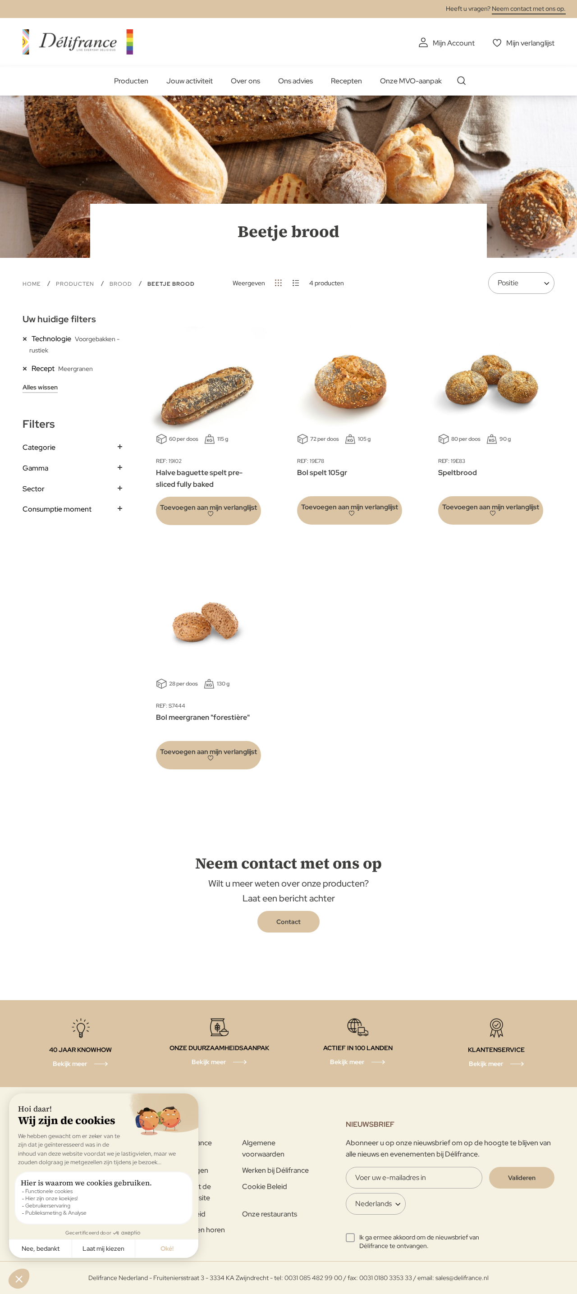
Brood (122, 284)
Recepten (346, 81)
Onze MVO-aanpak (411, 81)
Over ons (245, 81)
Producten (131, 81)
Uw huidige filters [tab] (59, 319)
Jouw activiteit (189, 81)
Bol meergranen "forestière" (203, 717)
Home (32, 284)
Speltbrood (457, 472)
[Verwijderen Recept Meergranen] (27, 368)
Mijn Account (454, 43)
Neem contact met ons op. (529, 9)
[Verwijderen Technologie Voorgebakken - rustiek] (27, 338)
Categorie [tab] (39, 447)
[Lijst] (296, 283)
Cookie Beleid (264, 1186)
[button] (208, 511)
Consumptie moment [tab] (57, 509)
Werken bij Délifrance (275, 1170)
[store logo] (78, 41)
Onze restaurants (269, 1214)
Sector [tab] (34, 489)
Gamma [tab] (35, 468)
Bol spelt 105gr (322, 472)
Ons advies (295, 81)
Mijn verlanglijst (530, 43)
